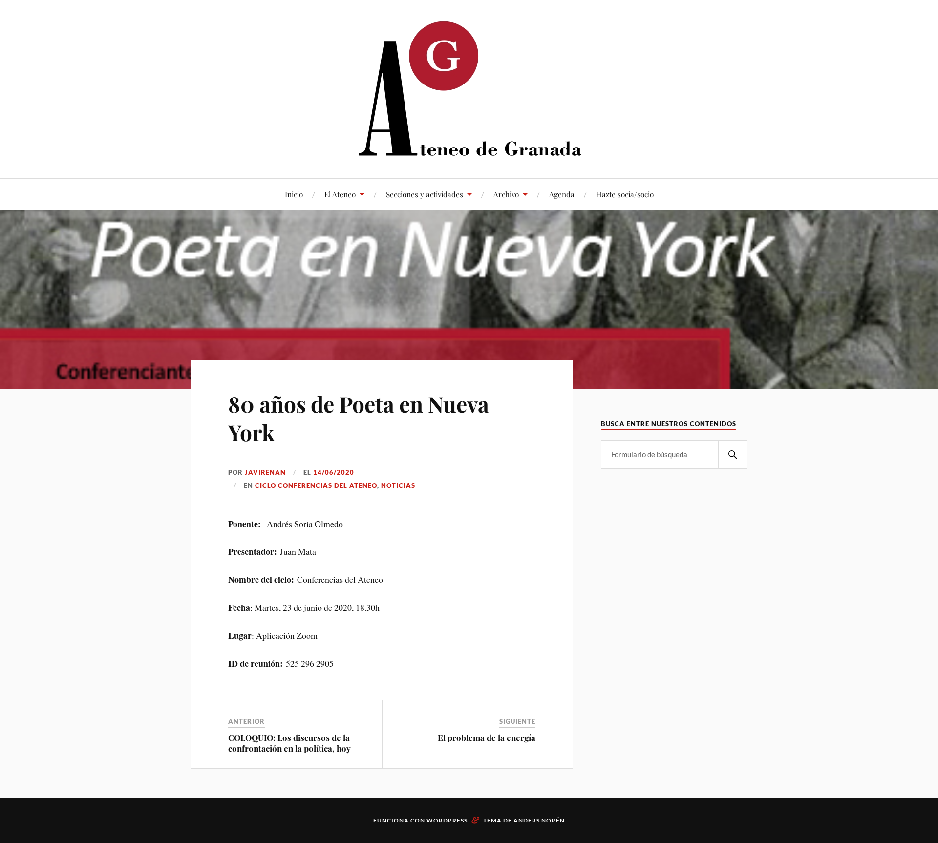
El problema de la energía (486, 737)
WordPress (447, 820)
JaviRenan (265, 472)
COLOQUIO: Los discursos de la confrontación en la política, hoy (289, 743)
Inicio (294, 194)
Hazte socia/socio (625, 194)
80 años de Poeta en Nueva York (358, 417)
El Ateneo (340, 194)
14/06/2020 (333, 472)
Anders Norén (539, 820)
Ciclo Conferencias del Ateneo (316, 485)
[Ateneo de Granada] (469, 88)
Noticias (398, 485)
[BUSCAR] (732, 454)
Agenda (562, 194)
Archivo (506, 194)
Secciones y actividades (424, 194)
